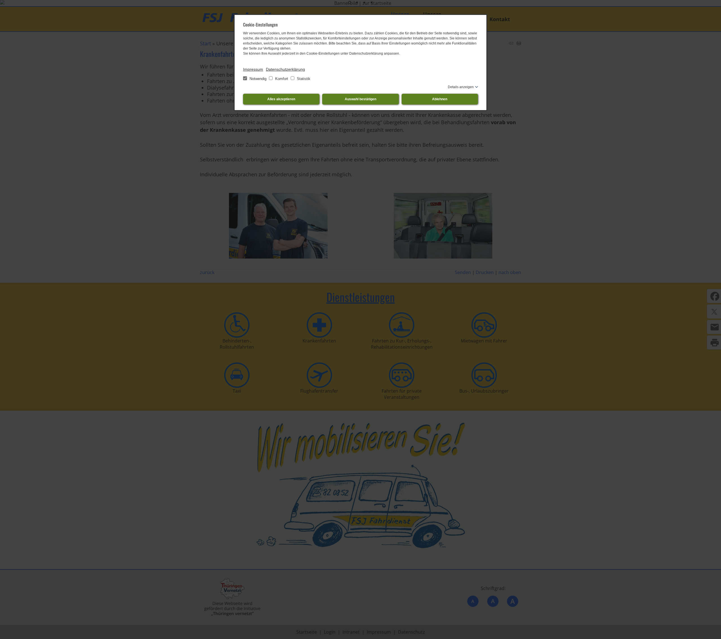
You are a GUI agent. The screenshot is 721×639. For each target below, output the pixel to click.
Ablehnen (439, 99)
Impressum (253, 69)
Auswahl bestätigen (360, 99)
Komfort (281, 79)
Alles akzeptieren (281, 99)
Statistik (303, 79)
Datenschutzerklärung (285, 69)
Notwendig (258, 79)
